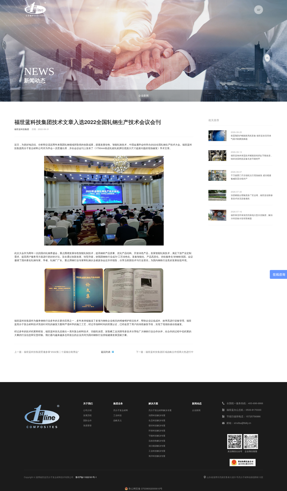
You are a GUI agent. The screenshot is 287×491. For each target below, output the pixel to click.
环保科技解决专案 (157, 430)
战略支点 (117, 420)
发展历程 (87, 415)
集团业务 (118, 403)
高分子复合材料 (120, 410)
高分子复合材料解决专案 (160, 410)
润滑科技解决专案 (157, 415)
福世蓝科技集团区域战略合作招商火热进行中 (169, 352)
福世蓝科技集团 (21, 129)
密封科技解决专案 (157, 425)
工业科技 (117, 415)
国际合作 (87, 420)
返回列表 (105, 352)
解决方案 (153, 403)
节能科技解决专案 (157, 435)
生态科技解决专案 (157, 420)
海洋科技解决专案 (157, 455)
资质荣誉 (87, 425)
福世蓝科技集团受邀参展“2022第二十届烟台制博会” (51, 352)
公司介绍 (87, 410)
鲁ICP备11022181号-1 (86, 477)
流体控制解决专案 (157, 440)
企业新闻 (143, 95)
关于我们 (88, 403)
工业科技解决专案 (157, 450)
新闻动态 (197, 403)
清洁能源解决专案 (157, 445)
